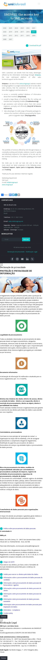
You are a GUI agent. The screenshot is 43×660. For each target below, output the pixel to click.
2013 (10, 35)
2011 (22, 35)
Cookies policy (8, 613)
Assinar (26, 239)
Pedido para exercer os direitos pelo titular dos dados (21, 574)
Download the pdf (35, 45)
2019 (10, 32)
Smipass (38, 75)
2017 (22, 32)
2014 (4, 35)
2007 (10, 39)
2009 (33, 35)
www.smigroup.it (24, 83)
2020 (4, 32)
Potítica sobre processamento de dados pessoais (20, 528)
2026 (4, 28)
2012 (16, 35)
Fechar (3, 617)
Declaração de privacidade (15, 252)
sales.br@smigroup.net (15, 221)
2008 (4, 39)
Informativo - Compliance (12, 610)
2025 (10, 28)
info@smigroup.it (12, 182)
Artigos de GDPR (9, 562)
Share (6, 195)
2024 (16, 28)
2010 (28, 35)
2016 (28, 32)
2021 (33, 28)
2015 (33, 32)
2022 (28, 28)
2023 (22, 28)
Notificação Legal (31, 252)
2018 (16, 32)
